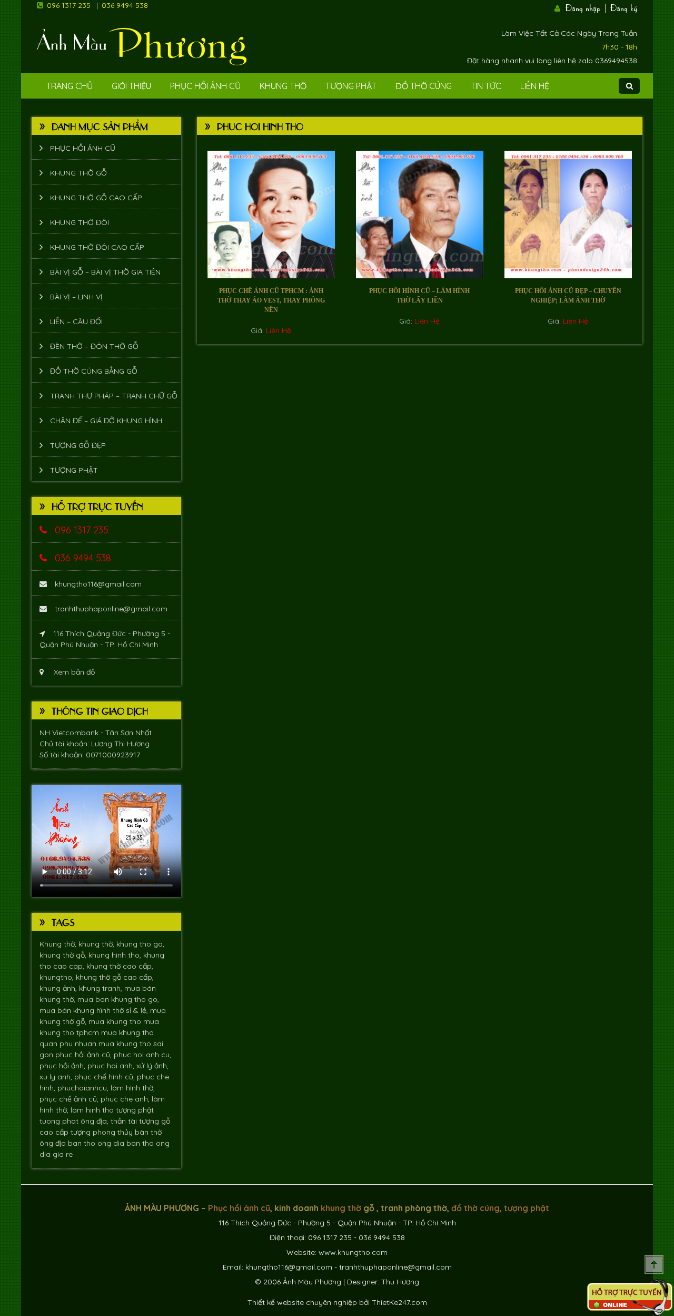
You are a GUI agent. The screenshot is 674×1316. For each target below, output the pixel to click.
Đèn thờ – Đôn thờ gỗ (94, 346)
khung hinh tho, (115, 955)
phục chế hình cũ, (105, 1076)
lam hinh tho (93, 1110)
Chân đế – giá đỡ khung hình (106, 420)
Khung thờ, (58, 944)
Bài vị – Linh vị (76, 296)
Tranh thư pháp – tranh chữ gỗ (113, 396)
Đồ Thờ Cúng (423, 86)
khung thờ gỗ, (63, 955)
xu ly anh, (56, 1076)
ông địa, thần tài (110, 1121)
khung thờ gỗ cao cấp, (115, 977)
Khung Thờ (283, 86)
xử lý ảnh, (152, 1065)
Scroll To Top (654, 1264)
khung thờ (341, 1208)
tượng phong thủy (103, 1132)
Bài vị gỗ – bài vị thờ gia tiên (105, 272)
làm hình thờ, (133, 1088)
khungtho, (57, 977)
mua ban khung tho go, (118, 999)
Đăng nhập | (587, 7)
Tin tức (486, 86)
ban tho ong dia (97, 1143)
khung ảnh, (59, 988)
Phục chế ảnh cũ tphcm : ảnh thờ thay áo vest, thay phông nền (271, 300)
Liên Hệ (534, 86)
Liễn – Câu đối (76, 321)
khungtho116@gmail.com (98, 584)
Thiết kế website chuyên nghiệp (302, 1302)
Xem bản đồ (73, 672)
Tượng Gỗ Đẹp (78, 445)
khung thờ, (97, 944)
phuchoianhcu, (84, 1088)
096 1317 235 (69, 5)
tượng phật (135, 1110)
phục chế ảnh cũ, (70, 1099)
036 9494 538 (125, 5)
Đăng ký (623, 7)
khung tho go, (140, 944)
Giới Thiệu (131, 86)
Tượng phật (350, 86)
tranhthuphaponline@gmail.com (111, 608)
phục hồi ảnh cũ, (84, 1054)
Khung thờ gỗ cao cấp (96, 197)
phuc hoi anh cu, (142, 1054)
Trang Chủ (69, 86)
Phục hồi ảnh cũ (205, 86)
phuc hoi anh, (111, 1065)
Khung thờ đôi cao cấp (97, 247)
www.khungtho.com (353, 1252)
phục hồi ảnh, (63, 1065)
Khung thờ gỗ (78, 173)
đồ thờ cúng (475, 1208)
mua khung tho (115, 1021)
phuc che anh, (126, 1099)
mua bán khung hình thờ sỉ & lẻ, (94, 1010)
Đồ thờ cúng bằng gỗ (93, 371)
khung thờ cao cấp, (119, 966)
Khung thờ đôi (79, 222)
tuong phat (60, 1121)
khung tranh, (101, 988)
